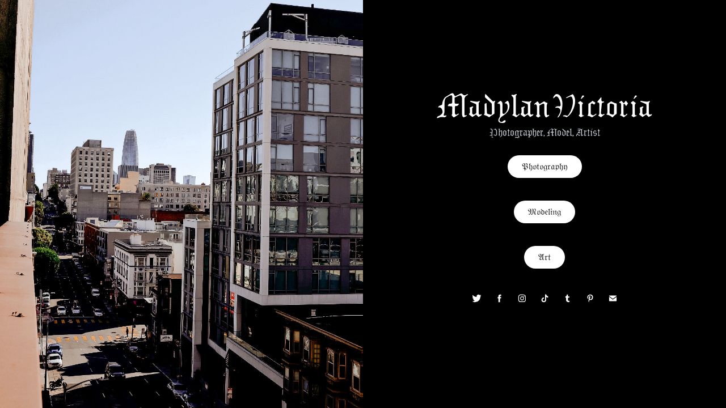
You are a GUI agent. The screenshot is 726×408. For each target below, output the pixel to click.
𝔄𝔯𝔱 (544, 257)
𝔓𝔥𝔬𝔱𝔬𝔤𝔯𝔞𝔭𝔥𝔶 (545, 166)
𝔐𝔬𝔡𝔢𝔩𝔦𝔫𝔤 (544, 212)
